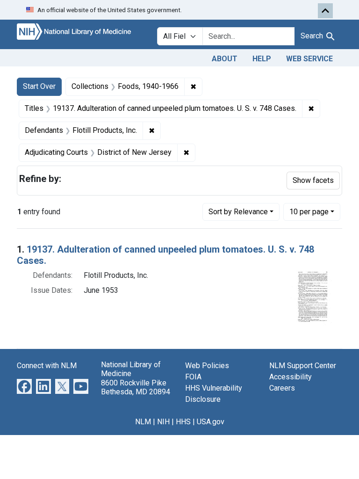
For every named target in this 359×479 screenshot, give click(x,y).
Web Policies (207, 365)
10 (309, 211)
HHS (183, 421)
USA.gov (210, 421)
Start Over (39, 86)
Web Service (309, 58)
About (224, 58)
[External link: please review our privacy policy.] (24, 386)
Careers (282, 388)
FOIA (193, 376)
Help (261, 58)
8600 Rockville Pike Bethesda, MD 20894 (135, 387)
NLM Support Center (302, 365)
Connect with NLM (47, 365)
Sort (238, 211)
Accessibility (290, 376)
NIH (163, 421)
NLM (143, 421)
